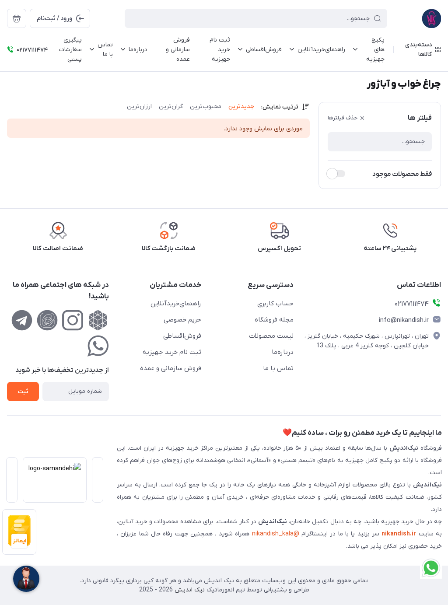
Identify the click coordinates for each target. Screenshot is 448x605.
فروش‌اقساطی (182, 336)
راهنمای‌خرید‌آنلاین (175, 303)
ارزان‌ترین (139, 106)
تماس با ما (278, 368)
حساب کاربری (275, 303)
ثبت (23, 392)
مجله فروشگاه (274, 319)
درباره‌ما (283, 352)
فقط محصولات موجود (402, 174)
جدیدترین (241, 106)
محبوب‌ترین (205, 106)
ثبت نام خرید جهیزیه (172, 352)
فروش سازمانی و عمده (170, 368)
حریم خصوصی (182, 319)
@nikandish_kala (275, 534)
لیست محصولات (271, 336)
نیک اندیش (189, 590)
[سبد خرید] (16, 18)
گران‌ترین (171, 106)
